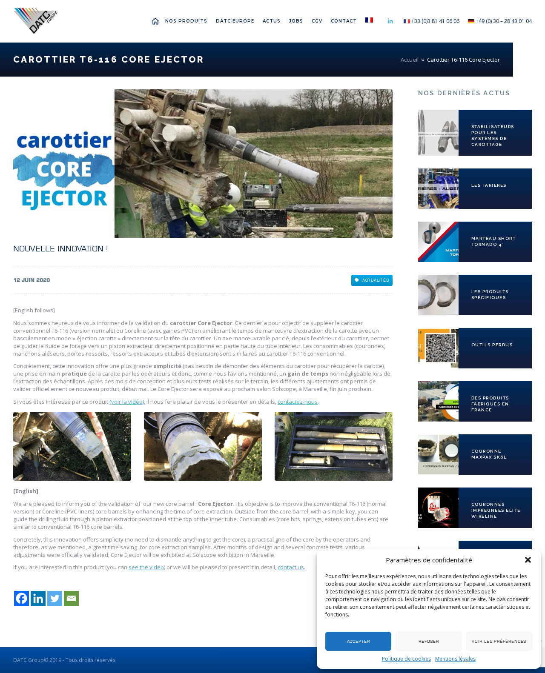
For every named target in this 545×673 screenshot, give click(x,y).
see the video (146, 567)
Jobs (296, 21)
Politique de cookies (406, 658)
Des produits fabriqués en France (490, 404)
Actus (272, 21)
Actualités (375, 280)
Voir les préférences (499, 641)
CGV (317, 21)
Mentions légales (455, 658)
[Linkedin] (38, 598)
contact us (291, 567)
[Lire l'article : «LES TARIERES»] (438, 188)
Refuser (429, 641)
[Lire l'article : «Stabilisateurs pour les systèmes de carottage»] (438, 133)
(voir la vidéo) (126, 401)
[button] (528, 560)
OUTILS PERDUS (492, 344)
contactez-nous (298, 401)
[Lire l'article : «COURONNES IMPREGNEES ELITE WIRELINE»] (438, 508)
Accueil (158, 21)
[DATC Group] (35, 21)
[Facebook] (21, 598)
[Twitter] (54, 598)
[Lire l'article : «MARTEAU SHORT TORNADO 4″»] (438, 242)
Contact (344, 21)
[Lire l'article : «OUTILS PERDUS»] (438, 348)
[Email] (71, 598)
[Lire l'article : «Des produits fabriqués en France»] (438, 401)
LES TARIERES (489, 185)
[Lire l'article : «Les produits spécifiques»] (438, 295)
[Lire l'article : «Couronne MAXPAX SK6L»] (438, 454)
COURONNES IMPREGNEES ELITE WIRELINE (496, 510)
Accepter (358, 641)
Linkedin (390, 21)
